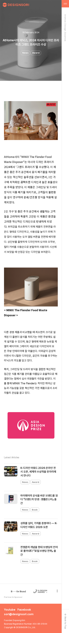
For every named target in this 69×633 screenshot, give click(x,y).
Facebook (24, 609)
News (25, 52)
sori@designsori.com (18, 614)
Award (36, 52)
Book (35, 509)
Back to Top (65, 622)
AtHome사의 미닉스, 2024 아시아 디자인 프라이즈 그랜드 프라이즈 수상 (31, 42)
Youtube (9, 609)
